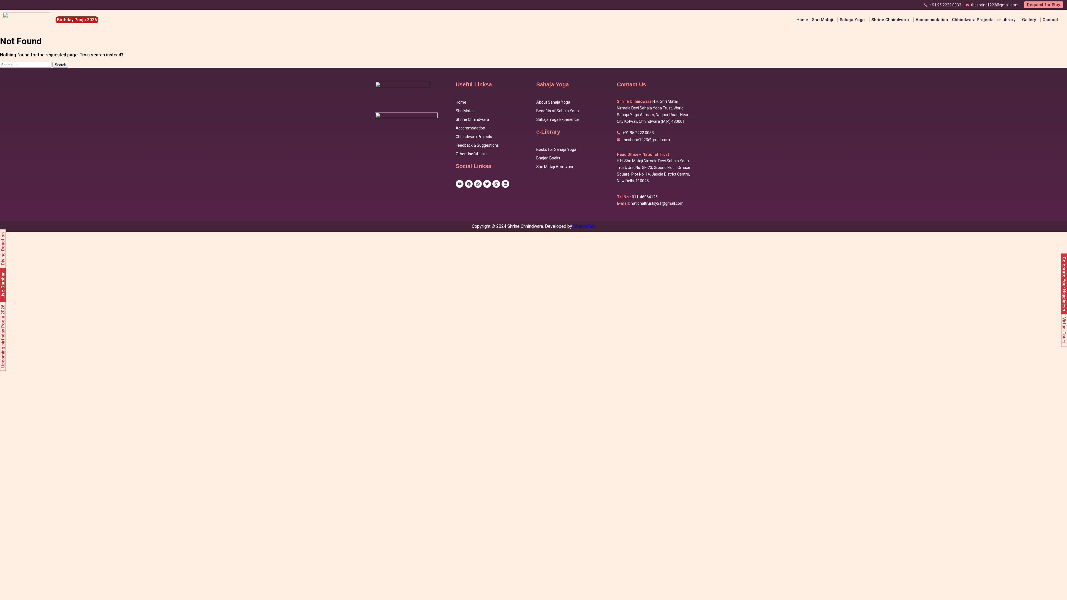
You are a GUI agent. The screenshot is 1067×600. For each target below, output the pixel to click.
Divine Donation (3, 248)
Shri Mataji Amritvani (554, 166)
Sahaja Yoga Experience (557, 119)
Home (802, 19)
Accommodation (932, 19)
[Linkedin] (505, 184)
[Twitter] (487, 184)
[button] (824, 20)
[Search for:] (26, 64)
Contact (1050, 19)
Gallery (1029, 19)
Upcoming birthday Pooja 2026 (3, 336)
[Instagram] (496, 184)
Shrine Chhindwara (890, 19)
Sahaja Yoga (852, 19)
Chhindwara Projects (972, 19)
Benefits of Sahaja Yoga (557, 111)
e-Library (1006, 19)
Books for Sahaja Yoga (556, 149)
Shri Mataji (465, 111)
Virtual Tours (1064, 330)
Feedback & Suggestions (477, 145)
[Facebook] (469, 184)
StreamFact (584, 226)
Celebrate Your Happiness (1064, 284)
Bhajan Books (548, 158)
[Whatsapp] (478, 184)
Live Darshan (3, 285)
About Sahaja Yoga (553, 102)
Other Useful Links (472, 154)
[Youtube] (459, 184)
